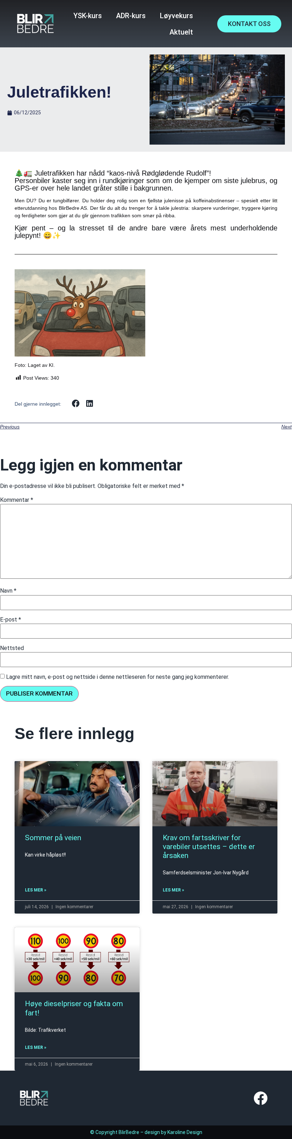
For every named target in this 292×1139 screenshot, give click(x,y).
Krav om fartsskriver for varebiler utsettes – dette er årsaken (209, 846)
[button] (76, 404)
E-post (10, 620)
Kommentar (16, 500)
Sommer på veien (53, 837)
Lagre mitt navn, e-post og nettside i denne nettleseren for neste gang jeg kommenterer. (117, 677)
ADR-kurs (131, 15)
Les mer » (35, 890)
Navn (8, 591)
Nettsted (12, 648)
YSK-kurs (87, 15)
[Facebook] (260, 1098)
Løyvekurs (176, 15)
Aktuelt (181, 32)
